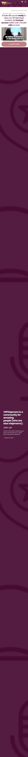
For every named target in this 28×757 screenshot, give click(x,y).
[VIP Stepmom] (6, 4)
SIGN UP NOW (15, 44)
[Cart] (22, 1)
